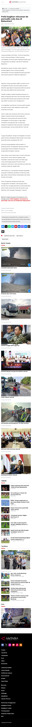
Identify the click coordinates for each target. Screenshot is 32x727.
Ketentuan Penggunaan (8, 702)
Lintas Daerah (5, 670)
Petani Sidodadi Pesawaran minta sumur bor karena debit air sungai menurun (20, 582)
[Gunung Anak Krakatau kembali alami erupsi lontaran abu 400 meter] (16, 283)
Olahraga (4, 693)
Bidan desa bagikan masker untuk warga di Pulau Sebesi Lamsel (15, 396)
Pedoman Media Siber (7, 713)
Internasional (5, 675)
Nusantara (4, 663)
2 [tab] (13, 629)
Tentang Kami (5, 711)
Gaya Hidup (4, 681)
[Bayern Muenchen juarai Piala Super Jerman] (5, 510)
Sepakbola (4, 696)
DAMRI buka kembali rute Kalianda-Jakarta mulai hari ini (14, 318)
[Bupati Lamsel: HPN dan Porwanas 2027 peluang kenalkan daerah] (16, 464)
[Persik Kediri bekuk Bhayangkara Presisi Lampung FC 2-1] (5, 540)
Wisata (3, 688)
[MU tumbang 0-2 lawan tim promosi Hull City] (5, 495)
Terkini (3, 650)
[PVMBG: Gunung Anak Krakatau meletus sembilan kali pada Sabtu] (16, 257)
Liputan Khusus (5, 698)
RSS (2, 716)
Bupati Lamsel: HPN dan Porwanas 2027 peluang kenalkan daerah (13, 474)
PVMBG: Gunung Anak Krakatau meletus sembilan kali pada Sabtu (13, 267)
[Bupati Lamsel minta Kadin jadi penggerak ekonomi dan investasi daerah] (16, 438)
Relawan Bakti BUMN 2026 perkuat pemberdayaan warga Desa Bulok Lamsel (14, 370)
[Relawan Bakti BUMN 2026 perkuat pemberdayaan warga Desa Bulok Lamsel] (16, 360)
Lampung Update (14, 8)
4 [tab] (18, 629)
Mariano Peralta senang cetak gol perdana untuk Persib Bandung (19, 597)
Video (3, 661)
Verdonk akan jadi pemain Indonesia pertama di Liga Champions (18, 590)
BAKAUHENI (5, 239)
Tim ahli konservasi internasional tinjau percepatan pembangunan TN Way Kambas (15, 422)
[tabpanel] (16, 618)
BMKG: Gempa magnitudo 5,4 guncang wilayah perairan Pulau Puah (20, 502)
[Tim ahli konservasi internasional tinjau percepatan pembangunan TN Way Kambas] (16, 412)
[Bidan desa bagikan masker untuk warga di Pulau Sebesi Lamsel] (16, 386)
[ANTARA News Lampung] (17, 2)
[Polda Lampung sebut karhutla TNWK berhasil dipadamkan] (5, 487)
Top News (4, 546)
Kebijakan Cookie (6, 708)
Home (6, 8)
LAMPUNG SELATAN (9, 235)
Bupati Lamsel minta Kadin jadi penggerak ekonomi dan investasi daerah (14, 448)
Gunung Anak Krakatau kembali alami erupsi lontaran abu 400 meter (15, 292)
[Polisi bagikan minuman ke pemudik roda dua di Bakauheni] (15, 559)
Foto (2, 604)
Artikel (3, 678)
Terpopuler (4, 655)
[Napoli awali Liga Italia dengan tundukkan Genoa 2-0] (5, 532)
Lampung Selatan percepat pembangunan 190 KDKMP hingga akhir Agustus (15, 344)
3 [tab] (16, 629)
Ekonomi (3, 685)
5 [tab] (20, 629)
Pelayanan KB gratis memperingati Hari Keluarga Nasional (14, 622)
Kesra (2, 690)
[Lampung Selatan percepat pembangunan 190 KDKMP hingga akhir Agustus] (16, 334)
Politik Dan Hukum (6, 673)
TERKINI (3, 481)
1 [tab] (11, 629)
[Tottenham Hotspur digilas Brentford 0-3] (5, 517)
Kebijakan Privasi (6, 705)
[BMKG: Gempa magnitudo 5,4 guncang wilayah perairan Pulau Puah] (5, 502)
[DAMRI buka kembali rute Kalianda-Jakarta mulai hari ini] (16, 308)
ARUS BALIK (19, 235)
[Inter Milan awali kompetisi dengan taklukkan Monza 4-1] (5, 525)
